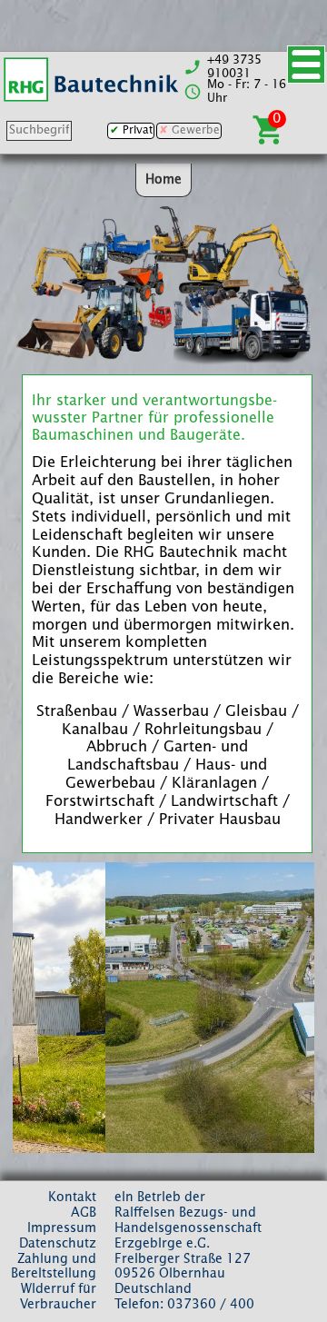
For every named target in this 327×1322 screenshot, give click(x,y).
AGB (83, 1213)
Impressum (61, 1228)
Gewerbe (196, 130)
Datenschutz (57, 1244)
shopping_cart (269, 130)
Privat (138, 130)
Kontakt (72, 1197)
